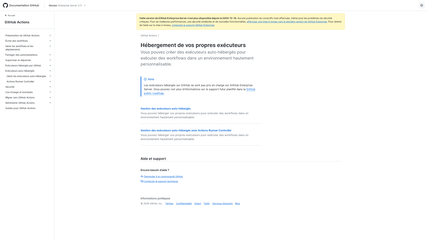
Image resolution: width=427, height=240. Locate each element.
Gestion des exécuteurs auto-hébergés (166, 108)
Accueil (11, 15)
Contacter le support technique (161, 181)
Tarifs (207, 203)
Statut (197, 203)
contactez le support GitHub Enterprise (193, 25)
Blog (237, 203)
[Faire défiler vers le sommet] (419, 232)
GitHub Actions (17, 22)
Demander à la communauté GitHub (163, 176)
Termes (169, 203)
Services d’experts (222, 203)
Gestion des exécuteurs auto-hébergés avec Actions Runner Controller (186, 130)
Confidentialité (184, 203)
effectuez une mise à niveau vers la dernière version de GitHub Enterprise (287, 21)
